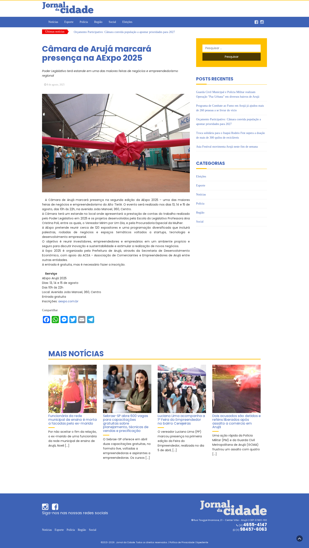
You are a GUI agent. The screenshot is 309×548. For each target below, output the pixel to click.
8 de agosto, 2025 (56, 84)
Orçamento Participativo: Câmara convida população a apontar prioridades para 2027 (124, 31)
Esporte (68, 22)
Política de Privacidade (181, 542)
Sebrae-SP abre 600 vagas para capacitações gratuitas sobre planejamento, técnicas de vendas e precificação (125, 423)
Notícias (53, 22)
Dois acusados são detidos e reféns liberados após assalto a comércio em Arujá (236, 421)
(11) (251, 530)
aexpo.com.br (68, 301)
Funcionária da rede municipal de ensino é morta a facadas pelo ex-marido (72, 419)
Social (112, 22)
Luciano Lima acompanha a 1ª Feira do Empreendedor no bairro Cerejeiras (181, 419)
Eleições (127, 22)
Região (98, 22)
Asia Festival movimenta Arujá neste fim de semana (227, 146)
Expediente (202, 542)
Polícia (84, 22)
